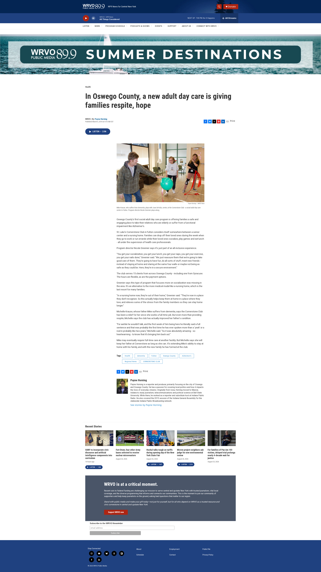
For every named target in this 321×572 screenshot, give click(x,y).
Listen (86, 26)
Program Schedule (115, 26)
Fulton (154, 356)
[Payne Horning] (122, 386)
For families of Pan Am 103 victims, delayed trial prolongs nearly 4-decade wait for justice (221, 453)
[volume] (93, 18)
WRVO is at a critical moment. (131, 484)
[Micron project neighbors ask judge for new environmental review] (191, 438)
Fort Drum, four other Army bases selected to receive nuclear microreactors (128, 452)
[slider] (97, 18)
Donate (232, 6)
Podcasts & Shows (140, 26)
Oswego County (169, 356)
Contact (172, 555)
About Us (186, 26)
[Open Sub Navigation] (91, 26)
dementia (141, 356)
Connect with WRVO (206, 26)
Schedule (140, 555)
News (97, 26)
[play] (86, 18)
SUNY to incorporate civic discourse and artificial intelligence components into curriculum (98, 453)
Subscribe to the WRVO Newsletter (106, 523)
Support (172, 26)
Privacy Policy (208, 555)
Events (158, 26)
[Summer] (160, 54)
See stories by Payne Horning (146, 404)
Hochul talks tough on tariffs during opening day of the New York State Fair (160, 452)
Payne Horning (101, 119)
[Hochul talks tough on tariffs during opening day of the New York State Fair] (160, 438)
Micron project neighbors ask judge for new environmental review (190, 452)
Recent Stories (93, 426)
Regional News (131, 361)
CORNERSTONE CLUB (151, 361)
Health (88, 87)
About (138, 549)
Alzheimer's (186, 356)
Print (232, 120)
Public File (206, 549)
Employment (174, 549)
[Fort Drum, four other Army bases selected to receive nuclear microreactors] (130, 438)
